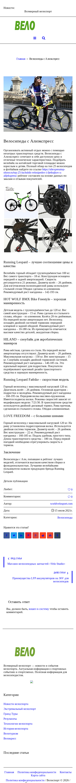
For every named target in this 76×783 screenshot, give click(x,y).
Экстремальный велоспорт (20, 708)
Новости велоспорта (16, 703)
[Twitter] (14, 535)
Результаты (10, 718)
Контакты (66, 772)
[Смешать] (50, 535)
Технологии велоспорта (18, 723)
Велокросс (10, 738)
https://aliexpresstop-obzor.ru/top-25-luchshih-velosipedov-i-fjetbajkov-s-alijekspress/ (34, 172)
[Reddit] (43, 535)
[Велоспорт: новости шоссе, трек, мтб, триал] (38, 25)
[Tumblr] (57, 535)
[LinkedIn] (21, 535)
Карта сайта (38, 775)
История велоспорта (16, 728)
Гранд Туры (11, 713)
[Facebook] (7, 535)
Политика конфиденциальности (36, 772)
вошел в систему (39, 608)
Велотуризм (11, 733)
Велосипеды (64, 517)
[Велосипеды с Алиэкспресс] (38, 104)
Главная (20, 58)
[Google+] (36, 535)
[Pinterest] (28, 535)
